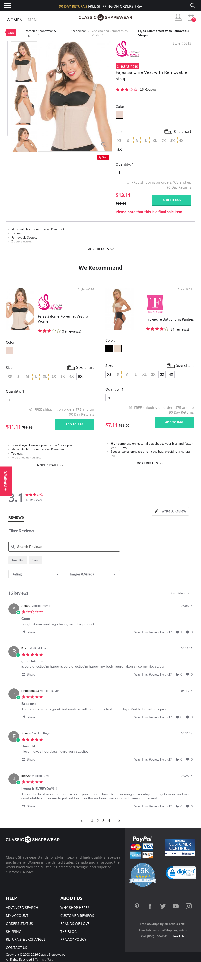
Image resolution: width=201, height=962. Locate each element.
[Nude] (119, 115)
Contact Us (16, 947)
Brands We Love (74, 923)
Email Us (178, 936)
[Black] (109, 348)
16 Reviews (148, 89)
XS (109, 374)
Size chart (182, 131)
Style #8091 (186, 289)
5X (119, 149)
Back (10, 33)
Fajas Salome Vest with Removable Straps (163, 33)
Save (105, 157)
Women (15, 20)
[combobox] (35, 574)
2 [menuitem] (98, 821)
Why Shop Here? (74, 907)
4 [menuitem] (109, 821)
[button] (30, 632)
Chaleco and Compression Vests (110, 33)
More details (98, 249)
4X (171, 374)
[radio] (17, 560)
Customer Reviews (77, 915)
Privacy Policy (73, 939)
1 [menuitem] (92, 821)
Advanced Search (22, 907)
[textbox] (191, 595)
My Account (17, 915)
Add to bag (172, 200)
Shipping (13, 931)
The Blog (68, 931)
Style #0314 (86, 289)
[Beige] (118, 348)
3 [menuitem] (103, 821)
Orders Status (19, 923)
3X (162, 374)
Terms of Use (44, 959)
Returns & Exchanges (26, 939)
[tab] (170, 511)
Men (32, 20)
